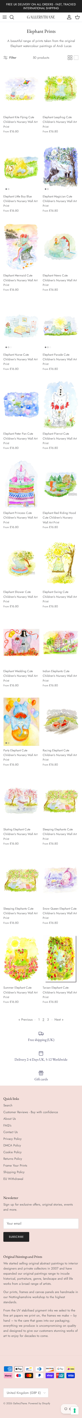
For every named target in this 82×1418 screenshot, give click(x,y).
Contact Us (10, 1132)
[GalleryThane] (41, 17)
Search (7, 1105)
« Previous (26, 1019)
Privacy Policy (12, 1138)
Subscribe (16, 1237)
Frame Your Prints (15, 1165)
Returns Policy (12, 1158)
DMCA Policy (12, 1145)
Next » (58, 1019)
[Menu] (4, 17)
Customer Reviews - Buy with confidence (30, 1112)
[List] (76, 57)
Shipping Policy (14, 1172)
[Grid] (70, 57)
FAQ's (7, 1125)
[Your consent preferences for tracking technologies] (75, 1411)
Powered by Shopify (39, 1403)
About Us (9, 1118)
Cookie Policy (12, 1152)
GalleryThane (20, 1403)
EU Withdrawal (13, 1179)
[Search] (14, 17)
